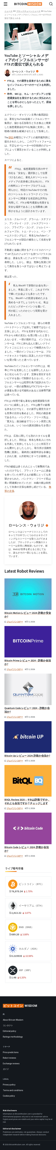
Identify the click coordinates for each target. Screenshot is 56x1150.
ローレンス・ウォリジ (26, 525)
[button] (51, 4)
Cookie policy (9, 1096)
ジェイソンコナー (15, 621)
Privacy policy (9, 1084)
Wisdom (20, 1006)
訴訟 (11, 137)
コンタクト (8, 1025)
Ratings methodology (13, 1037)
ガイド (6, 1069)
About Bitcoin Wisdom (13, 1020)
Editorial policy (9, 1031)
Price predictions (11, 1052)
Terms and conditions (13, 1090)
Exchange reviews (11, 1063)
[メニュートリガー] (5, 4)
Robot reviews (9, 1058)
